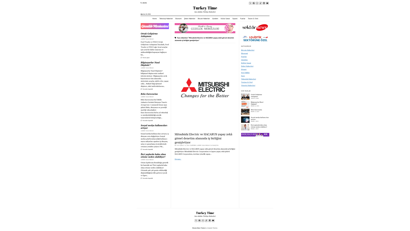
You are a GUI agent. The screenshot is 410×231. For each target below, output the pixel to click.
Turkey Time (205, 8)
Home (154, 18)
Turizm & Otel (253, 18)
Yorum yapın (146, 57)
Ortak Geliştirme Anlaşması (149, 34)
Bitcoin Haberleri (204, 18)
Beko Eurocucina (149, 94)
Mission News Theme (198, 228)
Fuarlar (242, 18)
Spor (243, 76)
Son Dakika (245, 72)
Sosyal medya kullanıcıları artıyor (154, 126)
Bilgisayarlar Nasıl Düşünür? (150, 63)
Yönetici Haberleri (248, 85)
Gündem (215, 18)
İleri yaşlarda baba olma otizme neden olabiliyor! (153, 155)
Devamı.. (178, 159)
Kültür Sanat (225, 18)
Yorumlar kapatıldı (147, 89)
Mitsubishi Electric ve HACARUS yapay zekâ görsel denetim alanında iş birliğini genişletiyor (203, 138)
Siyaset (235, 18)
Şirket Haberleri (189, 18)
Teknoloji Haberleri (166, 18)
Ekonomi (178, 18)
